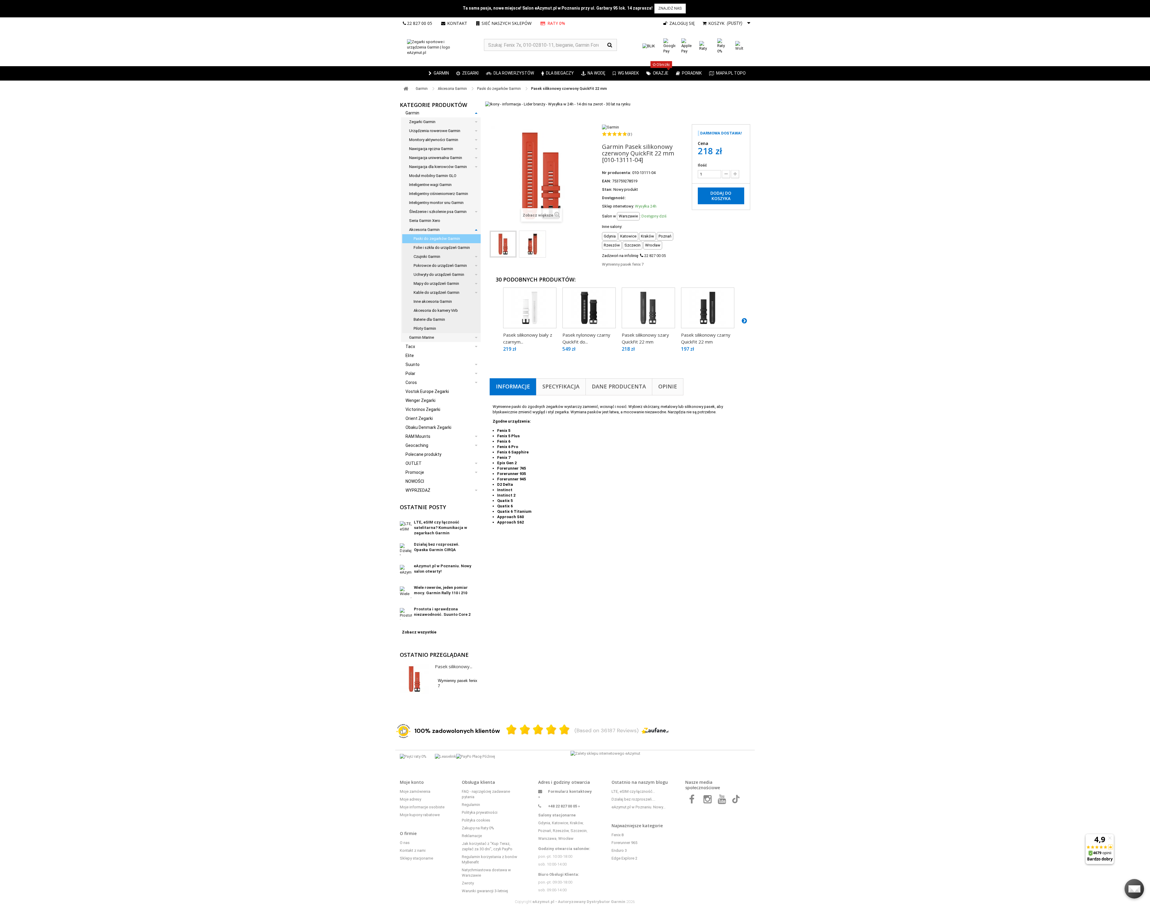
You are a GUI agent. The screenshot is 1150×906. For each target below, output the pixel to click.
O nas (405, 842)
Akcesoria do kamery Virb (436, 310)
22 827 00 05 (419, 23)
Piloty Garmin (425, 328)
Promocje (414, 472)
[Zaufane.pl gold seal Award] (403, 731)
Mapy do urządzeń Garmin (436, 283)
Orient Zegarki (419, 418)
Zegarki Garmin (422, 122)
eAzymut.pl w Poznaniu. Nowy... (638, 807)
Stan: (607, 189)
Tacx (410, 346)
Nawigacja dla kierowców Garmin (438, 166)
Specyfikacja (560, 386)
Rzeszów (561, 830)
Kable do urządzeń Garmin (436, 292)
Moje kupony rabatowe (420, 815)
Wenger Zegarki (420, 400)
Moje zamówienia (415, 791)
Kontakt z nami (413, 850)
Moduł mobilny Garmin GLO (432, 175)
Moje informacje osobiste (422, 807)
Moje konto (412, 782)
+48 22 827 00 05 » (564, 806)
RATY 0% (556, 23)
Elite (409, 355)
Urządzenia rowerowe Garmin (434, 130)
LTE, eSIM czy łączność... (633, 791)
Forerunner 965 (624, 842)
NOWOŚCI (414, 481)
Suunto (412, 364)
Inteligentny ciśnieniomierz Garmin (438, 193)
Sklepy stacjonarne (416, 858)
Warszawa (547, 838)
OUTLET (413, 463)
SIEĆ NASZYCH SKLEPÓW (507, 23)
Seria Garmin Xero (424, 220)
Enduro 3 (619, 850)
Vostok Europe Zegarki (427, 391)
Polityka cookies (476, 820)
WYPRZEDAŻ (417, 490)
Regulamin (471, 804)
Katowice (560, 823)
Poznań (544, 830)
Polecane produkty (423, 454)
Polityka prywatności (479, 812)
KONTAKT (457, 23)
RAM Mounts (417, 436)
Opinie (667, 386)
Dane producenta (619, 386)
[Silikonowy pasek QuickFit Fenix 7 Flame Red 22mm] (503, 244)
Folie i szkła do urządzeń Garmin (442, 247)
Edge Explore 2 (624, 858)
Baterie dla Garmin (429, 319)
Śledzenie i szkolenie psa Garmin (438, 211)
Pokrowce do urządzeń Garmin (440, 265)
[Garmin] (610, 127)
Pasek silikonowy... (453, 666)
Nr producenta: (616, 173)
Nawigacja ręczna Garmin (431, 148)
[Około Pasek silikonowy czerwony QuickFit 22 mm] (414, 679)
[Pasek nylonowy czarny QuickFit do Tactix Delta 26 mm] (589, 308)
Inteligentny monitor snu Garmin (436, 202)
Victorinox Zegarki (422, 409)
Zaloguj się (681, 23)
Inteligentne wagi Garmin (430, 184)
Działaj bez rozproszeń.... (633, 799)
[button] (467, 73)
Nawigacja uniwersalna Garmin (435, 157)
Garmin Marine (421, 337)
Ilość (702, 165)
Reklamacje (472, 836)
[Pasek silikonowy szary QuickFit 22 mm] (648, 308)
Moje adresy (410, 799)
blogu (662, 782)
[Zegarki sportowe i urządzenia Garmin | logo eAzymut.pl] (441, 47)
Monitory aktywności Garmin (433, 139)
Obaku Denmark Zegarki (428, 427)
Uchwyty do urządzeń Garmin (439, 274)
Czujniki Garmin (427, 256)
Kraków (576, 823)
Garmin (412, 113)
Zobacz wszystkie (419, 632)
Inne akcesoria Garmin (433, 301)
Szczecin (579, 830)
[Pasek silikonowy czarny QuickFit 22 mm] (707, 308)
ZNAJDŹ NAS (670, 8)
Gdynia (544, 823)
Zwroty (468, 883)
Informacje (513, 386)
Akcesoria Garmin (424, 229)
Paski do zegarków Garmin (437, 238)
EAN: (606, 181)
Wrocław (566, 838)
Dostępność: (614, 198)
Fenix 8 (618, 835)
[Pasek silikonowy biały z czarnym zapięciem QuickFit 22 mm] (529, 308)
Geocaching (416, 445)
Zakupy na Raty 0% (478, 828)
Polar (410, 373)
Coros (411, 382)
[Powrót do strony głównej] (405, 89)
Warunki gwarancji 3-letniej (485, 891)
